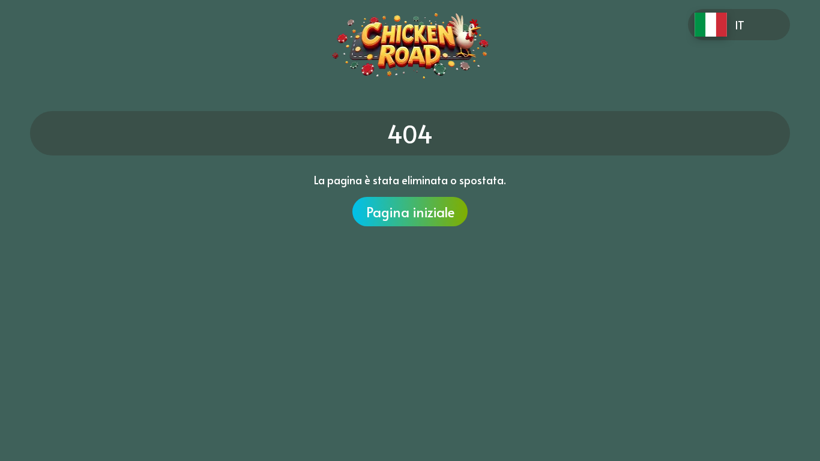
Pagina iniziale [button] (410, 211)
